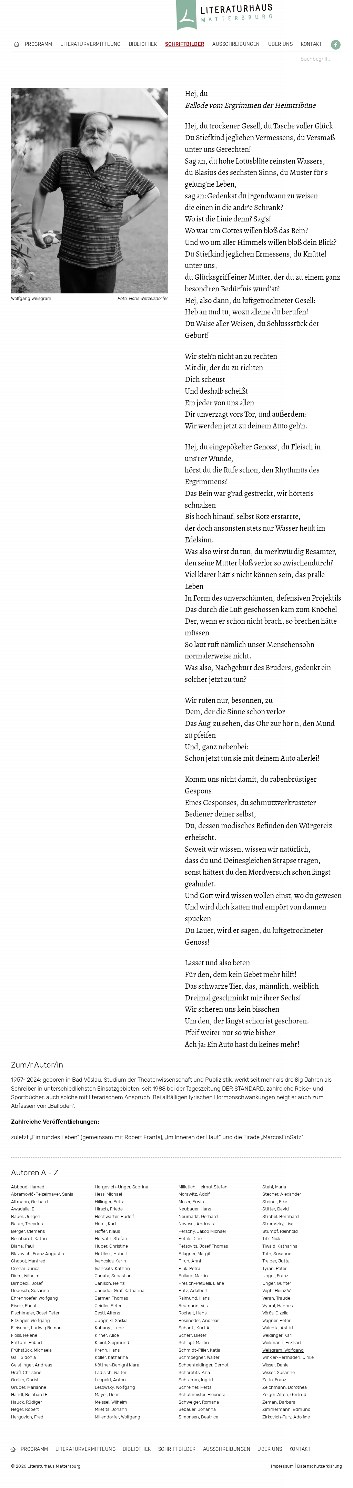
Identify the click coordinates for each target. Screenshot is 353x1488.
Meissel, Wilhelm (111, 1402)
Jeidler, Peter (108, 1305)
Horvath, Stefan (111, 1238)
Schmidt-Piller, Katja (199, 1350)
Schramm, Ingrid (196, 1379)
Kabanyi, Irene (109, 1327)
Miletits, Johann (111, 1409)
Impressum (282, 1466)
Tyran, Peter (274, 1268)
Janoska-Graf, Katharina (119, 1290)
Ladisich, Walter (111, 1372)
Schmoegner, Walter (199, 1357)
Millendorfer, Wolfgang (117, 1416)
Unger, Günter (276, 1283)
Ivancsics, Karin (110, 1260)
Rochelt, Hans (192, 1312)
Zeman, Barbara (278, 1402)
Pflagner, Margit (195, 1253)
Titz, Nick (271, 1238)
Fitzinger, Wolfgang (30, 1320)
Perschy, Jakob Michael (202, 1231)
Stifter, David (275, 1208)
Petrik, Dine (190, 1238)
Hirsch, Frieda (109, 1208)
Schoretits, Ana (194, 1372)
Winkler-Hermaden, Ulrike (288, 1357)
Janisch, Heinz (109, 1283)
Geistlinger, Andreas (31, 1364)
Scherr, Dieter (192, 1335)
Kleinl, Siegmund (112, 1342)
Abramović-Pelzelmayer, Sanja (42, 1194)
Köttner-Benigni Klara (117, 1364)
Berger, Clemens (28, 1231)
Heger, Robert (25, 1409)
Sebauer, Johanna (197, 1409)
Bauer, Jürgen (25, 1216)
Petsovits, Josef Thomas (203, 1246)
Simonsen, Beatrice (198, 1416)
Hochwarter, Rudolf (114, 1216)
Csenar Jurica (25, 1268)
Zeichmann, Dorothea (284, 1387)
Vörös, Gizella (275, 1312)
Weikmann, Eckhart (281, 1342)
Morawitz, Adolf (194, 1194)
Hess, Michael (108, 1194)
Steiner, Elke (274, 1201)
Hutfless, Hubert (111, 1253)
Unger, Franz (275, 1275)
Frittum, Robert (26, 1342)
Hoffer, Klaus (107, 1231)
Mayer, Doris (107, 1394)
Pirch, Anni (190, 1260)
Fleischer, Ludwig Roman (36, 1327)
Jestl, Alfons (107, 1312)
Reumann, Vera (194, 1305)
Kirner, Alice (107, 1335)
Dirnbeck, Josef (27, 1283)
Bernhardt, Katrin (29, 1238)
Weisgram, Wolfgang (283, 1350)
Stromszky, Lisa (277, 1223)
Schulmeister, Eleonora (202, 1394)
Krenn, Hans (107, 1350)
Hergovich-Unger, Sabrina (121, 1186)
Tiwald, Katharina (279, 1246)
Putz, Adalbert (193, 1290)
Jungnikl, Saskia (111, 1320)
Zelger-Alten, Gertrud (284, 1394)
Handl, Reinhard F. (29, 1394)
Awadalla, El (23, 1208)
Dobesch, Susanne (30, 1290)
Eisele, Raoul (23, 1305)
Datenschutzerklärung (319, 1466)
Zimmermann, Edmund (286, 1409)
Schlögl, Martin (194, 1342)
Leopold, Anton (110, 1379)
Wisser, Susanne (278, 1372)
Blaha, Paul (22, 1246)
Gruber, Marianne (28, 1387)
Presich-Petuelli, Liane (201, 1283)
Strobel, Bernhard (280, 1216)
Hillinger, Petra (109, 1201)
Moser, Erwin (191, 1201)
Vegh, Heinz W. (276, 1290)
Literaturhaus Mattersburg (224, 17)
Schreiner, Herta (195, 1387)
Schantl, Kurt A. (195, 1327)
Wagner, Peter (276, 1320)
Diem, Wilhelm (25, 1275)
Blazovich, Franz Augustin (37, 1253)
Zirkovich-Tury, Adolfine (286, 1416)
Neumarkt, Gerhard (198, 1216)
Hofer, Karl (105, 1223)
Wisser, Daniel (276, 1364)
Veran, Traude (276, 1298)
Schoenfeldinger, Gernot (204, 1364)
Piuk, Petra (189, 1268)
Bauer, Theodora (27, 1223)
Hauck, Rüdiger (26, 1402)
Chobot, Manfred (28, 1260)
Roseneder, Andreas (199, 1320)
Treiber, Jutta (276, 1260)
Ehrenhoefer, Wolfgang (34, 1298)
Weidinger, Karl (277, 1335)
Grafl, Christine (26, 1372)
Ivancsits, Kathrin (112, 1268)
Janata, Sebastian (113, 1275)
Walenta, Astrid (277, 1327)
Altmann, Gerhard (29, 1201)
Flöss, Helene (24, 1335)
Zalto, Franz (274, 1379)
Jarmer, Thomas (111, 1298)
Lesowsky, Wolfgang (115, 1387)
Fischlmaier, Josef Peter (35, 1312)
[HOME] (16, 44)
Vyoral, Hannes (277, 1305)
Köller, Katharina (111, 1357)
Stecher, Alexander (281, 1194)
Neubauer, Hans (195, 1208)
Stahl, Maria (274, 1186)
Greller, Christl (25, 1379)
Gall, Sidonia (23, 1357)
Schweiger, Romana (199, 1402)
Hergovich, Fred (27, 1416)
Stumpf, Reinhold (280, 1231)
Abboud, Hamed (27, 1186)
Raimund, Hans (194, 1298)
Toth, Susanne (276, 1253)
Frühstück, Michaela (31, 1350)
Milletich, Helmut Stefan (203, 1186)
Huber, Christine (111, 1246)
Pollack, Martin (193, 1275)
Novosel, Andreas (196, 1223)
